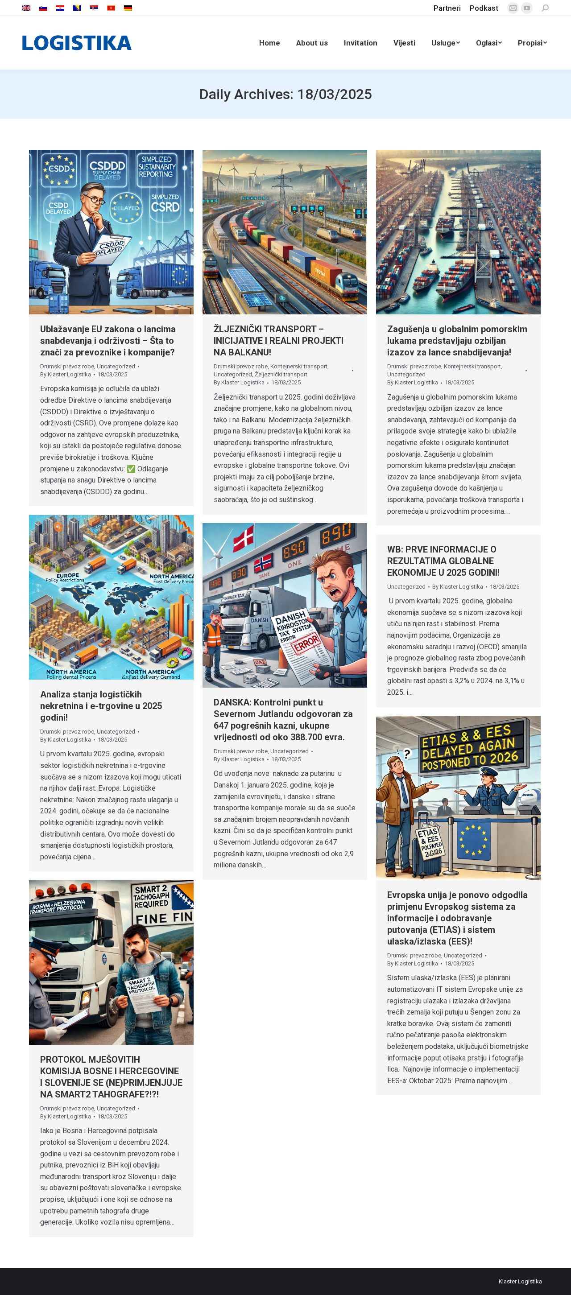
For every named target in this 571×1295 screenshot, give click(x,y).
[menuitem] (26, 8)
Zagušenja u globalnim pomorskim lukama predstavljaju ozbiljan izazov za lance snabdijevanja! (457, 341)
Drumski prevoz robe (67, 366)
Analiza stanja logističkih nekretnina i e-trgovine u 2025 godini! (101, 706)
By (65, 374)
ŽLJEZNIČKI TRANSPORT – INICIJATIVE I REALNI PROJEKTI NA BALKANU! (278, 341)
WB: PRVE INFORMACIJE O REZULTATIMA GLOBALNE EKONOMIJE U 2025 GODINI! (443, 561)
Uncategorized (116, 366)
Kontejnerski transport (298, 366)
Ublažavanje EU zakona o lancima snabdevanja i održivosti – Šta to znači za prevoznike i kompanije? (108, 341)
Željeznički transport (281, 374)
